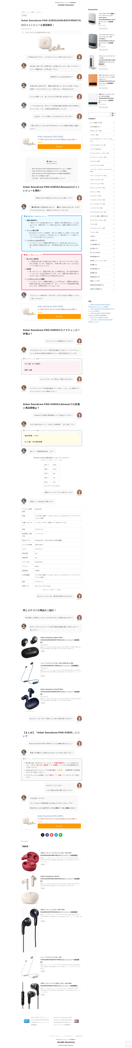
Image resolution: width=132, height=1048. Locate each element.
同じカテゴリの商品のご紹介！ (40, 175)
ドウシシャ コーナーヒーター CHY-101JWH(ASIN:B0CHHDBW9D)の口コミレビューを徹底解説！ (107, 60)
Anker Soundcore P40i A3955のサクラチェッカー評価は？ (49, 171)
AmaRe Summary (66, 5)
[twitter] (42, 835)
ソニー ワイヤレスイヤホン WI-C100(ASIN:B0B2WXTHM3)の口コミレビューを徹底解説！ (59, 959)
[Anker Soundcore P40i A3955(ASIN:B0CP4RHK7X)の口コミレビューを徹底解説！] (56, 835)
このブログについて (68, 1036)
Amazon (59, 147)
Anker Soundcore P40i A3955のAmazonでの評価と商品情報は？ (51, 173)
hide (54, 161)
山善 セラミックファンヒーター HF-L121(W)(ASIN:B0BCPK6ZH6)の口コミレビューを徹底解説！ (107, 98)
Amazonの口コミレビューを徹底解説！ (66, 1039)
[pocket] (51, 835)
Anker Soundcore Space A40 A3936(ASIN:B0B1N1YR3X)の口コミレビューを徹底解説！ (59, 640)
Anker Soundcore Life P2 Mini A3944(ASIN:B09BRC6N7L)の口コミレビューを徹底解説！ (60, 691)
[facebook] (47, 835)
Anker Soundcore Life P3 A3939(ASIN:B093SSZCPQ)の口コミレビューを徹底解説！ (60, 878)
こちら (65, 388)
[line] (60, 835)
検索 (112, 114)
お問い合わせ (79, 1036)
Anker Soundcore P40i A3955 (50, 136)
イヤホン (25, 841)
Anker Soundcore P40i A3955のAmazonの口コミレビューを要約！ (51, 168)
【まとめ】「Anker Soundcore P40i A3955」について (48, 178)
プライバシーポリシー (55, 1036)
